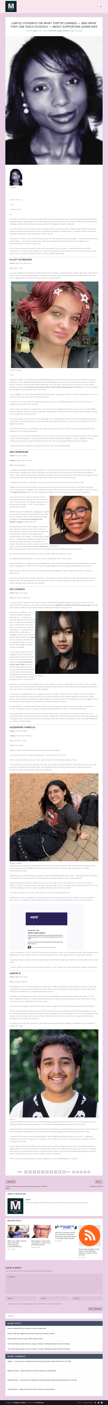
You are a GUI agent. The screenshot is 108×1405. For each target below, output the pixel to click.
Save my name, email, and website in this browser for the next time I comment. (35, 1304)
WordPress (40, 1403)
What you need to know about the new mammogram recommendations (16, 1244)
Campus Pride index (19, 492)
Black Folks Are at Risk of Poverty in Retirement (38, 1371)
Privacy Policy (87, 1403)
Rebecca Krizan (13, 1371)
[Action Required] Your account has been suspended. (26, 1328)
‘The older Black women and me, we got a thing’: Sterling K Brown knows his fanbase (38, 1344)
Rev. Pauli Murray (42, 546)
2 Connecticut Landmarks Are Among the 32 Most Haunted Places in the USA (42, 1361)
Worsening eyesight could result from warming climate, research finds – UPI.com (89, 1252)
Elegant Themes (20, 1403)
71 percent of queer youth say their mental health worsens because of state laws (54, 387)
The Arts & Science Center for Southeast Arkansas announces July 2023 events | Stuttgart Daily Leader (66, 1235)
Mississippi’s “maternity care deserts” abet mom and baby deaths (40, 1243)
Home (79, 1403)
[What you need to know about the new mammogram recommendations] (18, 1231)
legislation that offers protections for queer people (73, 605)
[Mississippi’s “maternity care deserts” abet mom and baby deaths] (42, 1231)
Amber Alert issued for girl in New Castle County (25, 1339)
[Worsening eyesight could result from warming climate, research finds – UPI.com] (89, 1235)
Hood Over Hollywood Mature (59, 31)
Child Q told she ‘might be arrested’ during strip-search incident (31, 1334)
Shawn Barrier (12, 1380)
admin (35, 31)
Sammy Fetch (12, 1389)
